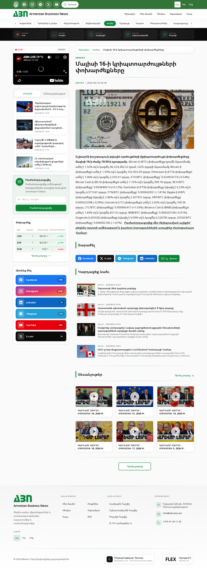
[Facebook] (24, 4)
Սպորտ (140, 23)
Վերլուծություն (71, 23)
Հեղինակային (93, 23)
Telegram (128, 258)
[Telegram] (40, 4)
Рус (184, 4)
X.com (107, 258)
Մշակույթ (125, 23)
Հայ (177, 4)
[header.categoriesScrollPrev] (15, 23)
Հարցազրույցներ (182, 23)
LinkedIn (150, 258)
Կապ (189, 13)
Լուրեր (110, 23)
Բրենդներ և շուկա (47, 23)
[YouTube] (56, 4)
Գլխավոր (129, 13)
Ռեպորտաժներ (158, 23)
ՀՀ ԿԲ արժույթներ (119, 523)
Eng (191, 4)
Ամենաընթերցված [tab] (54, 93)
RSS (90, 516)
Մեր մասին (146, 13)
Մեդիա (161, 13)
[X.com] (48, 4)
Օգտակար (176, 13)
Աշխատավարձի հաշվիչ (123, 510)
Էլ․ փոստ (171, 258)
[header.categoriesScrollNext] (191, 23)
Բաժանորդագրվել (41, 207)
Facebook (88, 258)
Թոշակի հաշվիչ (118, 516)
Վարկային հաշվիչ (119, 503)
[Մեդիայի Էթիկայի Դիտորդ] (16, 4)
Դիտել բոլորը (39, 255)
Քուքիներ (93, 503)
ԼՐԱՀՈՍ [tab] (27, 93)
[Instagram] (32, 4)
